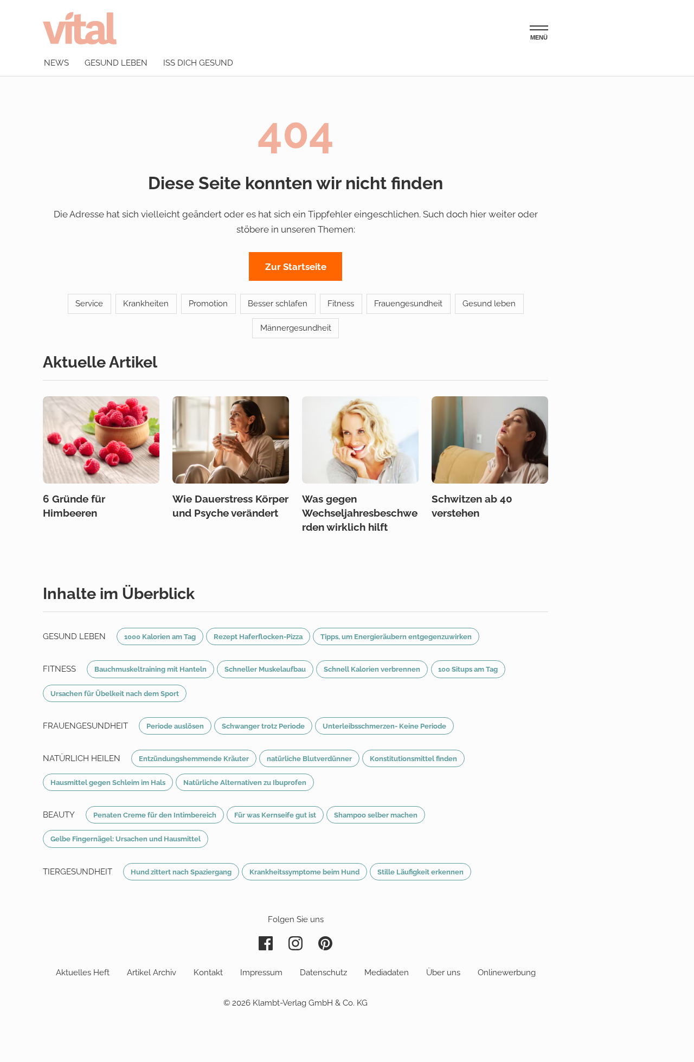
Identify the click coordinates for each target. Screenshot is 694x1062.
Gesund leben (116, 63)
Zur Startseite (295, 266)
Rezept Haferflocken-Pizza (258, 636)
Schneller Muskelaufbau (265, 669)
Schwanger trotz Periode (263, 726)
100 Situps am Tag (468, 669)
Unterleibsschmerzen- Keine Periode (384, 726)
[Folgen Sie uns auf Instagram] (295, 943)
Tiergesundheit (77, 872)
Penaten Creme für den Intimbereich (154, 814)
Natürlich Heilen (81, 758)
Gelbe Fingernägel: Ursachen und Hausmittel (125, 838)
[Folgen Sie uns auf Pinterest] (325, 943)
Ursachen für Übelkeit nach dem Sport (114, 693)
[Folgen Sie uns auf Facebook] (265, 943)
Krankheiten (146, 303)
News (56, 63)
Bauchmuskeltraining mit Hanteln (150, 669)
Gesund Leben (74, 636)
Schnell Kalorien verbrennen (372, 669)
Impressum (261, 972)
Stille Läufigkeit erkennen (420, 871)
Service (89, 303)
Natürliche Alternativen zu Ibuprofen (244, 782)
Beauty (59, 815)
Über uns (443, 972)
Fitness (340, 303)
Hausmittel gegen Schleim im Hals (107, 782)
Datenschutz (323, 972)
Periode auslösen (175, 726)
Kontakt (208, 972)
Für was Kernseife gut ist (275, 814)
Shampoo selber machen (375, 814)
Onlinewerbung (507, 972)
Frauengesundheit (408, 303)
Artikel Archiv (151, 972)
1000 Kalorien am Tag (160, 636)
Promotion (208, 303)
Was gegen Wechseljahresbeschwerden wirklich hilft (359, 513)
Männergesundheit (295, 328)
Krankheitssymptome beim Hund (304, 871)
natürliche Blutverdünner (309, 758)
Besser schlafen (277, 303)
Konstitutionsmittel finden (413, 758)
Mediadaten (386, 972)
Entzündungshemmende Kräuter (194, 758)
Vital (80, 28)
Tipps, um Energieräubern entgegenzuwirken (396, 636)
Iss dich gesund (198, 63)
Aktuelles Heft (83, 972)
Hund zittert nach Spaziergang (181, 871)
